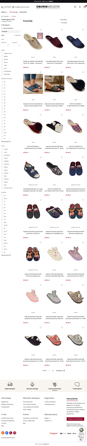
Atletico (6, 56)
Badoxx (6, 59)
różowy (6, 167)
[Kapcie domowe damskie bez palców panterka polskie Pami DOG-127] (54, 84)
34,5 (5, 132)
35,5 (5, 216)
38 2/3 (5, 243)
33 (4, 126)
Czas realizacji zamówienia (31, 407)
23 (4, 97)
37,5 (5, 234)
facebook (6, 432)
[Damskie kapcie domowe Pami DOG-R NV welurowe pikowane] (76, 41)
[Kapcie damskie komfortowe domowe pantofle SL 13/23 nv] (76, 169)
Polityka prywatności (7, 404)
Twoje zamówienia (50, 402)
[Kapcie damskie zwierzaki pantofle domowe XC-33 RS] (54, 339)
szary (5, 152)
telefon (10, 432)
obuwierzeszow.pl (2, 16)
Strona (45, 370)
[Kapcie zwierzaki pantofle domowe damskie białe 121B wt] (54, 254)
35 (4, 135)
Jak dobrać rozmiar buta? (30, 418)
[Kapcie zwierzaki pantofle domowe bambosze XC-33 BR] (76, 297)
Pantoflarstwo (7, 71)
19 (4, 85)
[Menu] (84, 428)
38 (4, 237)
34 (4, 129)
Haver (5, 65)
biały (5, 176)
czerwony (6, 164)
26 (4, 106)
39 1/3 (5, 249)
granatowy (7, 155)
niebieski (6, 161)
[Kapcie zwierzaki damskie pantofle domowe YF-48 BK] (54, 126)
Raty (24, 423)
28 (4, 111)
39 (4, 246)
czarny (6, 149)
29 (4, 114)
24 (4, 100)
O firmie (3, 423)
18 (4, 82)
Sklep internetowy (41, 444)
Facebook (48, 421)
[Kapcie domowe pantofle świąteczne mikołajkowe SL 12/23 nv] (54, 211)
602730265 (7, 7)
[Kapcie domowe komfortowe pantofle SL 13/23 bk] (33, 211)
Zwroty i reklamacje (29, 421)
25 (4, 103)
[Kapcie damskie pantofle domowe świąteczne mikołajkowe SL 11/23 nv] (33, 254)
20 (4, 88)
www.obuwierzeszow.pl (8, 438)
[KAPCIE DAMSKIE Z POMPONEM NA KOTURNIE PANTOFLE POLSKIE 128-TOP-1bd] (33, 126)
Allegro (47, 418)
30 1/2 (5, 198)
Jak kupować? (5, 407)
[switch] (81, 440)
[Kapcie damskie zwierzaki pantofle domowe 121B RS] (33, 297)
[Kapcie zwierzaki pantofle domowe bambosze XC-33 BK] (33, 339)
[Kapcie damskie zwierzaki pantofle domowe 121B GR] (54, 297)
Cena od (3, 42)
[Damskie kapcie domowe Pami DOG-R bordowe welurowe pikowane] (54, 41)
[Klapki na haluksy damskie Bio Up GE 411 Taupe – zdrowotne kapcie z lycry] (33, 41)
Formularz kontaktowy (7, 421)
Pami (5, 68)
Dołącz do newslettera (75, 419)
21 (4, 91)
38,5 (5, 240)
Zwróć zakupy (27, 409)
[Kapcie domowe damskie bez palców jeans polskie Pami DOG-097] (33, 84)
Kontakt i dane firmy (7, 418)
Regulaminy (4, 402)
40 (4, 252)
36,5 (5, 222)
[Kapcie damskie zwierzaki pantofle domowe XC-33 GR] (76, 339)
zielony (6, 170)
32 (4, 123)
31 (4, 120)
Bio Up (5, 62)
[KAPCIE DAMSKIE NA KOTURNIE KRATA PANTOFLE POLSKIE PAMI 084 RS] (76, 126)
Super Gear (7, 74)
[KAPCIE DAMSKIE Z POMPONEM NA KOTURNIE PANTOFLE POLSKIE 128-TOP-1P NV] (76, 84)
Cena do (14, 42)
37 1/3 (5, 231)
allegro (2, 432)
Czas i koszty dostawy (29, 404)
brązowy (6, 173)
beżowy (6, 182)
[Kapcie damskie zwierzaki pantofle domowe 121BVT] (76, 254)
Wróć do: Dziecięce (8, 28)
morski (6, 158)
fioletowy (6, 179)
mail (14, 432)
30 (4, 117)
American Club (8, 53)
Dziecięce (6, 16)
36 (4, 138)
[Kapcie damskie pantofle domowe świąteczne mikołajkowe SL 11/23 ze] (76, 211)
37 (4, 228)
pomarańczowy (8, 188)
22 (4, 94)
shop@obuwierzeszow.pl (22, 7)
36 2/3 (5, 225)
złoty (5, 185)
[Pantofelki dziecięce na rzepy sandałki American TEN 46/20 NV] (33, 169)
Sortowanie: (63, 20)
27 (4, 109)
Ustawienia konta (50, 404)
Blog (2, 426)
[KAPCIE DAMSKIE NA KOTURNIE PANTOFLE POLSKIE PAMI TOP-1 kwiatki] (54, 169)
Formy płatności (28, 402)
